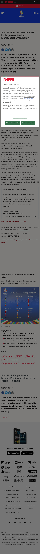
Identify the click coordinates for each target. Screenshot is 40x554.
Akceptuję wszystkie (28, 123)
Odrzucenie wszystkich (12, 123)
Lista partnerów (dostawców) (10, 112)
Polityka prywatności (29, 98)
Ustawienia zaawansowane (20, 118)
